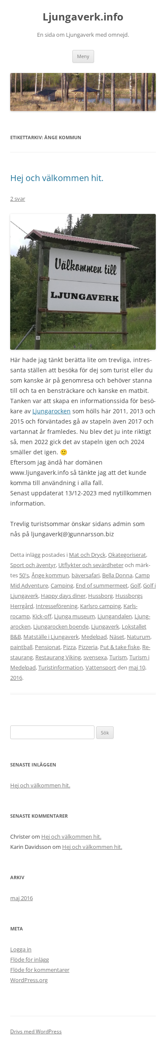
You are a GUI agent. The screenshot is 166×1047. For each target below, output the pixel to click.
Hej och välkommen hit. (56, 178)
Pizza (69, 647)
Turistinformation (60, 667)
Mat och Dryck (87, 555)
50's (24, 575)
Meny (83, 56)
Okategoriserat (127, 555)
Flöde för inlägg (29, 959)
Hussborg (100, 596)
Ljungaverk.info (83, 16)
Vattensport (101, 667)
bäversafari (86, 575)
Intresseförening (56, 606)
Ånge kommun (50, 575)
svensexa (95, 657)
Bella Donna (117, 575)
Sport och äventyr (33, 565)
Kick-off (42, 616)
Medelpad (94, 636)
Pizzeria (87, 647)
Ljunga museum (74, 616)
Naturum (138, 636)
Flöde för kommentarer (39, 970)
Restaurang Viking (58, 657)
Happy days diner (63, 596)
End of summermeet (102, 585)
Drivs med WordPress (36, 1031)
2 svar (17, 198)
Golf (135, 585)
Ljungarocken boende (61, 626)
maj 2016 (21, 898)
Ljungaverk (105, 626)
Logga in (20, 949)
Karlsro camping (100, 606)
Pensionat (47, 647)
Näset (116, 636)
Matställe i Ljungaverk (51, 636)
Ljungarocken (51, 411)
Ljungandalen (114, 616)
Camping (62, 585)
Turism (118, 657)
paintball (21, 647)
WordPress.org (29, 980)
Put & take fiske (120, 647)
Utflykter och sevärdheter (90, 565)
